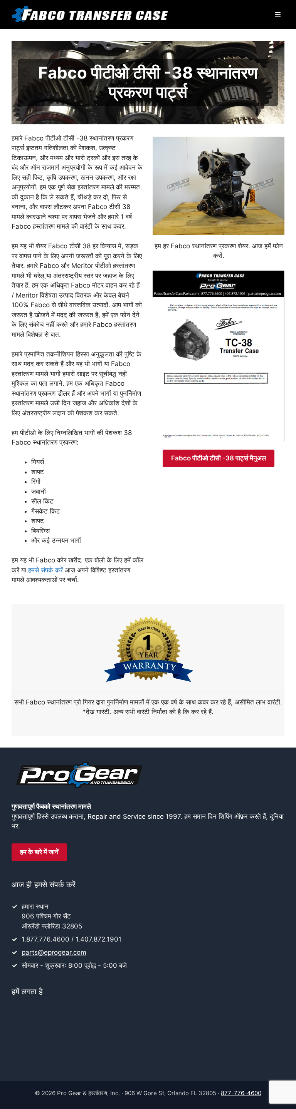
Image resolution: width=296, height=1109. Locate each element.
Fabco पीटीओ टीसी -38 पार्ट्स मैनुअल (218, 458)
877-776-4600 (241, 1093)
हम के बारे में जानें (39, 852)
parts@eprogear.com (54, 952)
